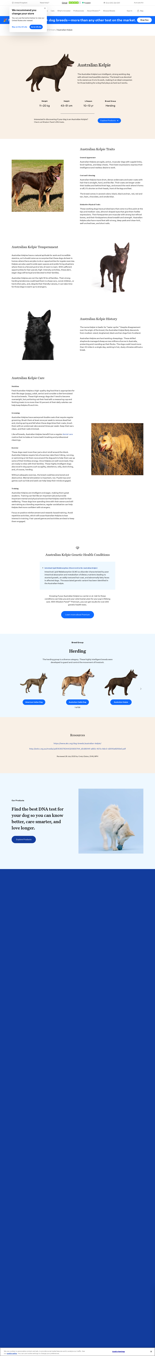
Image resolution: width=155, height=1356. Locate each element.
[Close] (151, 1351)
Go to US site (36, 27)
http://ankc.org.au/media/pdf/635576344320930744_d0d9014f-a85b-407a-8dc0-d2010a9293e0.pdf (77, 749)
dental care (67, 434)
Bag (141, 11)
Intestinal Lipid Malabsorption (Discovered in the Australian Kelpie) (71, 568)
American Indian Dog (34, 702)
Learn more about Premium (77, 614)
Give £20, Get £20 (113, 3)
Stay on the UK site (19, 27)
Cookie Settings (118, 1352)
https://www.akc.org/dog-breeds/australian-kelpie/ (77, 743)
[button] (140, 689)
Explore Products (109, 120)
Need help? (44, 3)
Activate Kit (138, 3)
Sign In (129, 11)
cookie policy (12, 1353)
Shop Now (144, 20)
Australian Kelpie (121, 702)
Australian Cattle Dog (77, 702)
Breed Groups (49, 30)
